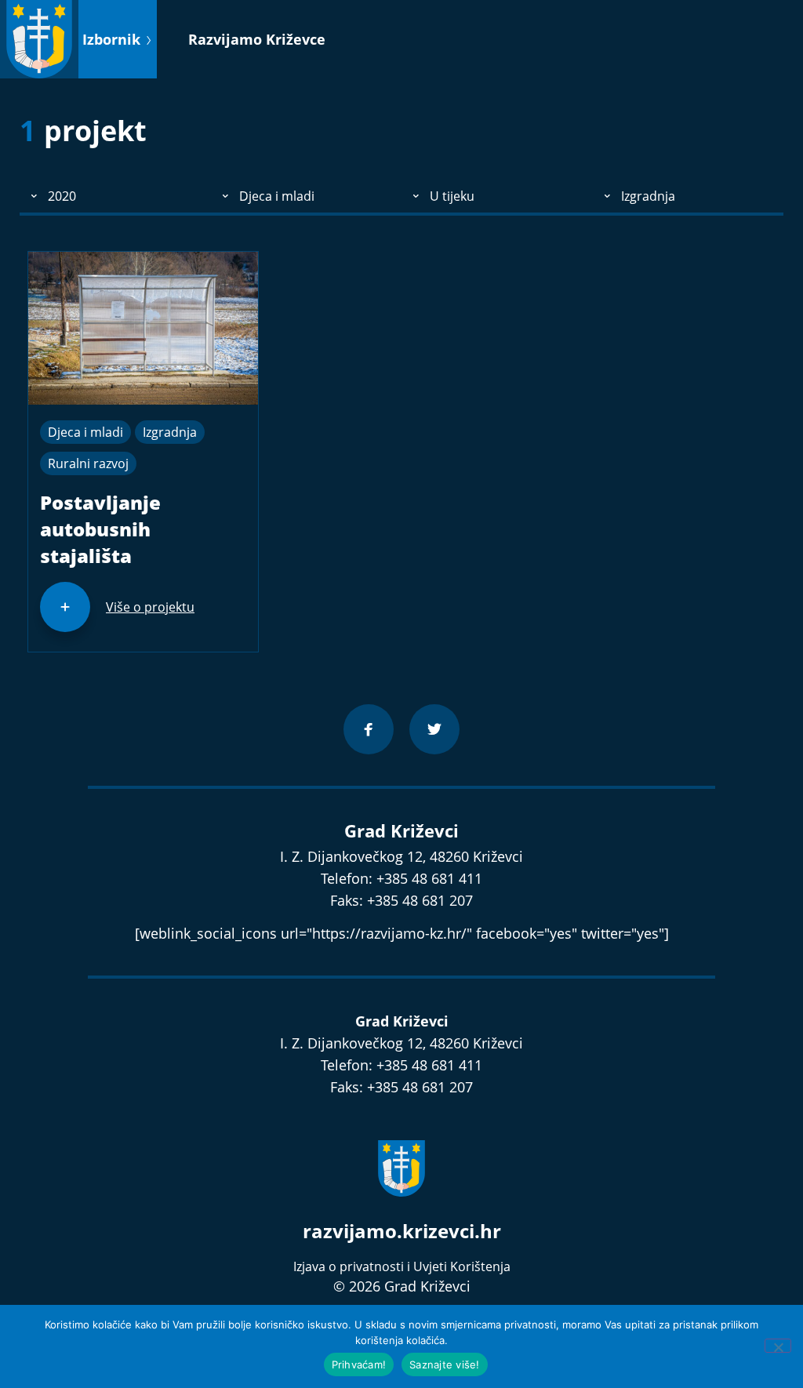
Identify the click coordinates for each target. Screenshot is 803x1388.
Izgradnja (170, 432)
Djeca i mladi (85, 432)
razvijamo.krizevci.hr (402, 1231)
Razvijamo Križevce (256, 39)
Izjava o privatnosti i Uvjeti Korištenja (402, 1266)
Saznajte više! (444, 1364)
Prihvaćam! (359, 1364)
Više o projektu (150, 607)
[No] (778, 1346)
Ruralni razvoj (88, 463)
